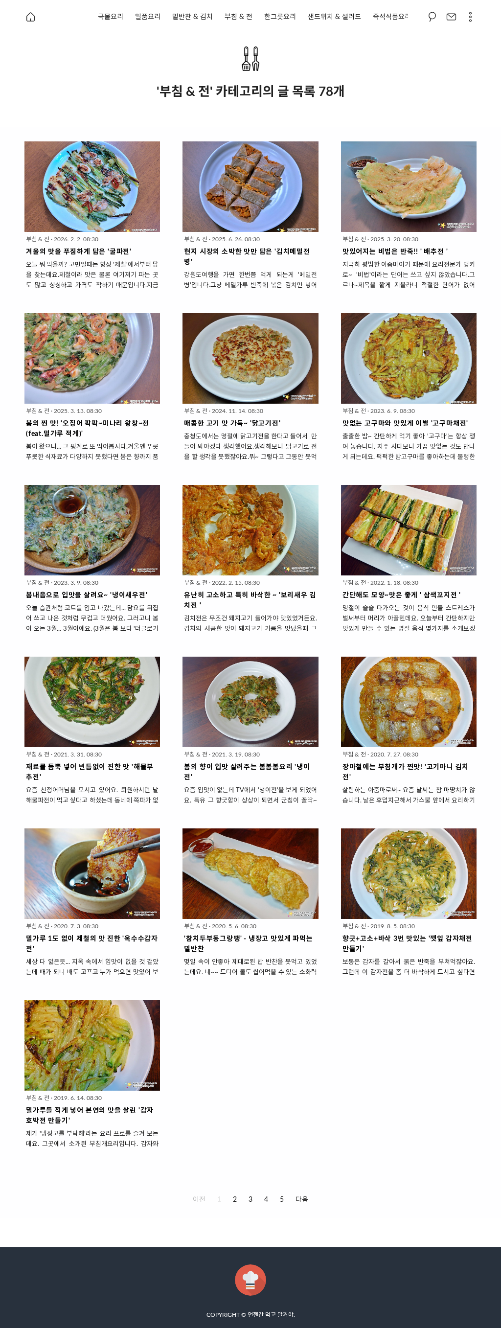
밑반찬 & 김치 (192, 17)
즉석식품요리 (392, 17)
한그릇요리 (280, 17)
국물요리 (110, 17)
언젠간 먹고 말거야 (271, 1315)
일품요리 (147, 17)
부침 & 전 (238, 17)
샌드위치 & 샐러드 (334, 17)
